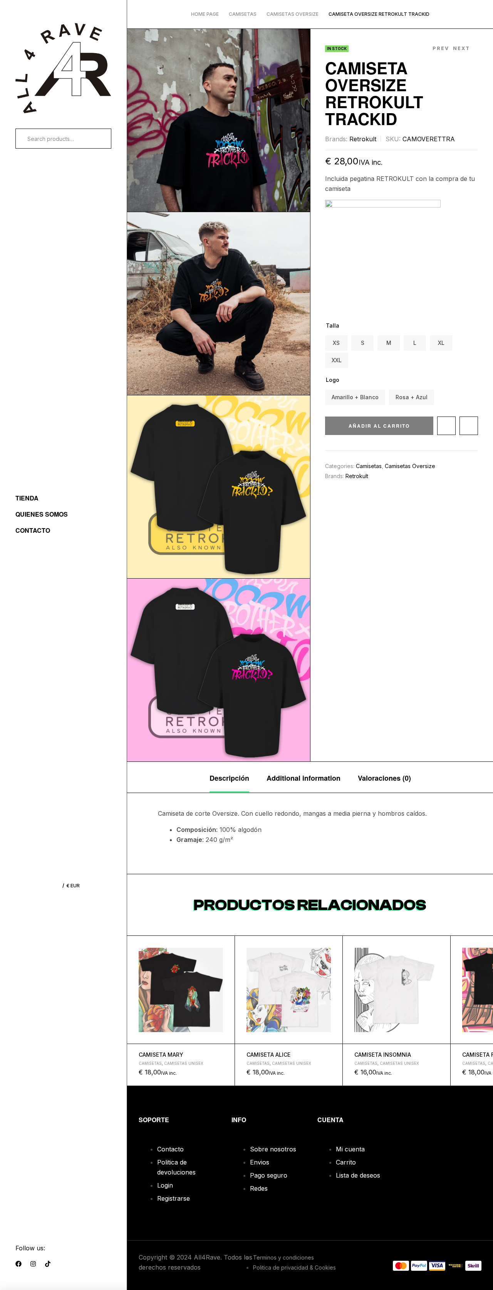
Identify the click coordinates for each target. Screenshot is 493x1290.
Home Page (205, 14)
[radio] (336, 343)
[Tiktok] (48, 1264)
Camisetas (243, 14)
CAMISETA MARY (161, 1054)
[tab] (229, 777)
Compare (468, 426)
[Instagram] (33, 1264)
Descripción (229, 778)
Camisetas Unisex (183, 1063)
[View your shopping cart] (49, 885)
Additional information (303, 778)
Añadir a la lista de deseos (446, 426)
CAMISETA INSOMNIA (382, 1054)
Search (96, 139)
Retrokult (362, 139)
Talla (332, 325)
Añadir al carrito (379, 425)
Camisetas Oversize (293, 14)
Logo (332, 379)
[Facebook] (18, 1264)
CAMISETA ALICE (268, 1054)
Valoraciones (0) (384, 778)
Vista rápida (225, 963)
